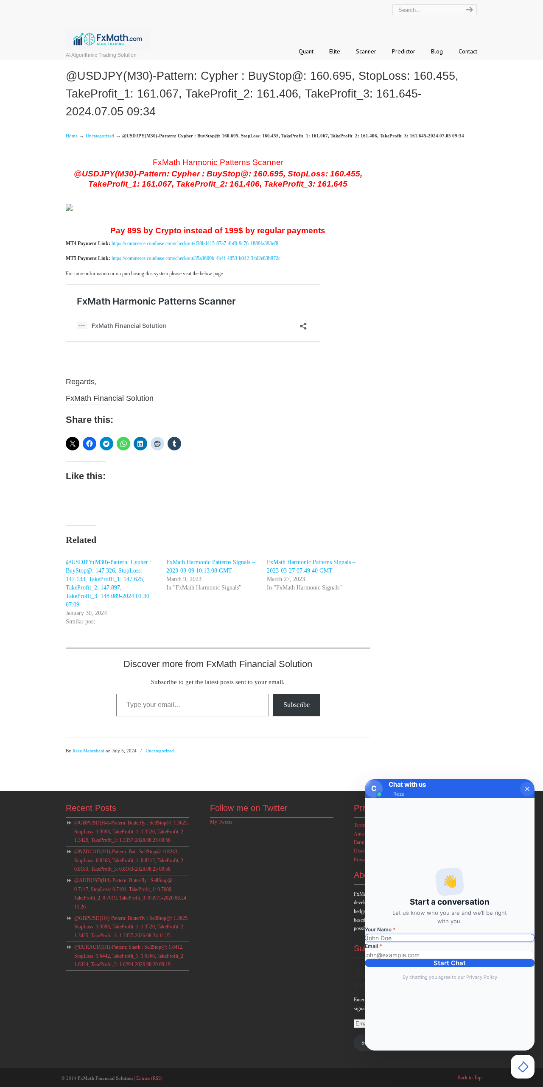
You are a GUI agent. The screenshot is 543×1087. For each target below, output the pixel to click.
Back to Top (469, 1078)
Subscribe (296, 704)
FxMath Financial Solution (126, 26)
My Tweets (221, 822)
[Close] (527, 789)
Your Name (380, 929)
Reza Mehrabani (88, 750)
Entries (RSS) (149, 1078)
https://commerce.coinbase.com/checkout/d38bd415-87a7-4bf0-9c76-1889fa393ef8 (195, 243)
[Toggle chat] (523, 1067)
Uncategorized (100, 135)
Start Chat (450, 963)
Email (373, 946)
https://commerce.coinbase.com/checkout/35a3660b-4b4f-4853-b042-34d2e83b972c (196, 258)
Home (72, 135)
